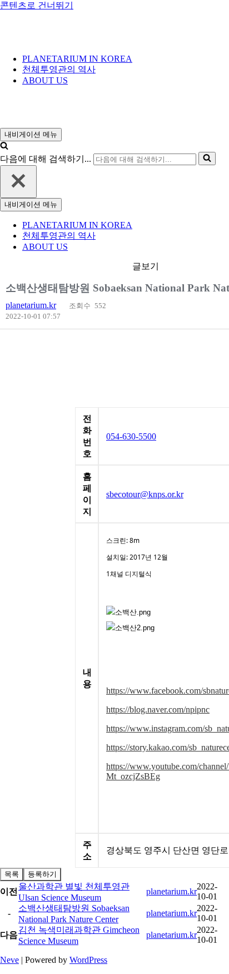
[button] (31, 305)
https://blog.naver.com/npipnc (158, 709)
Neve (9, 960)
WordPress (88, 960)
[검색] (4, 146)
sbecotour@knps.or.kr (144, 494)
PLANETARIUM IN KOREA (77, 58)
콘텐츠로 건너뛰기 (36, 5)
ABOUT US (45, 80)
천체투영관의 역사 (59, 69)
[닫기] (18, 181)
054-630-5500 (131, 436)
